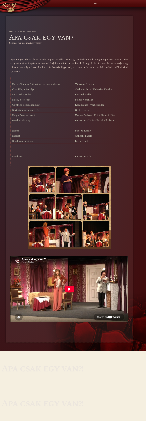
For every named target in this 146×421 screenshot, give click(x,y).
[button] (95, 2)
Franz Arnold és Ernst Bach (23, 31)
